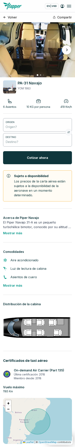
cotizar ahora (37, 158)
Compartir (64, 17)
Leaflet (29, 442)
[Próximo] (66, 49)
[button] (8, 403)
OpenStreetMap (47, 442)
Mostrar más (12, 233)
